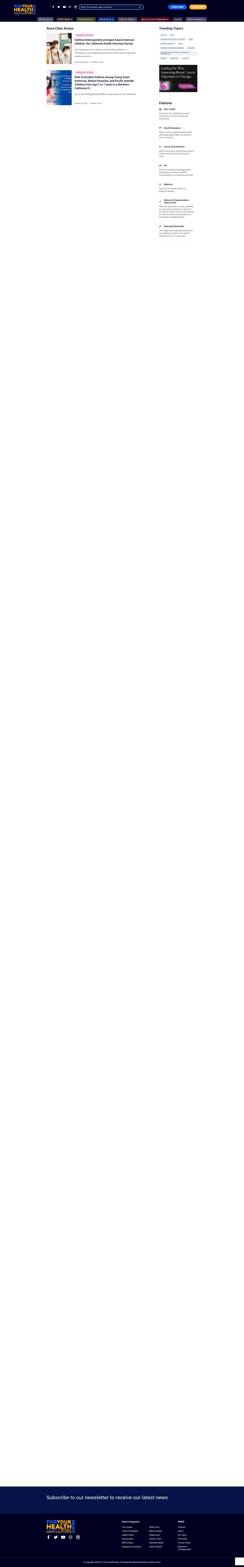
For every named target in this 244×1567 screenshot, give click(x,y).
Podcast (181, 1527)
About (180, 1531)
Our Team (182, 1535)
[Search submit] (140, 7)
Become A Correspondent (184, 1548)
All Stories (182, 1539)
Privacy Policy (184, 1543)
